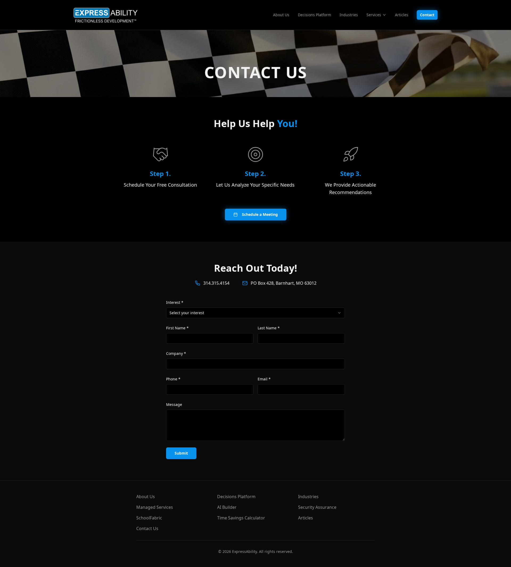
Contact (427, 14)
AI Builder (227, 507)
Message (174, 404)
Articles (401, 14)
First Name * (177, 327)
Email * (264, 378)
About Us (281, 14)
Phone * (173, 378)
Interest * (174, 302)
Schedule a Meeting (260, 214)
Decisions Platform (314, 14)
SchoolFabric (149, 518)
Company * (176, 353)
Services (373, 14)
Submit (181, 453)
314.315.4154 (216, 283)
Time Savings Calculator (241, 518)
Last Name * (269, 327)
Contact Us (147, 528)
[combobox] (255, 313)
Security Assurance (317, 507)
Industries (349, 14)
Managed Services (154, 507)
